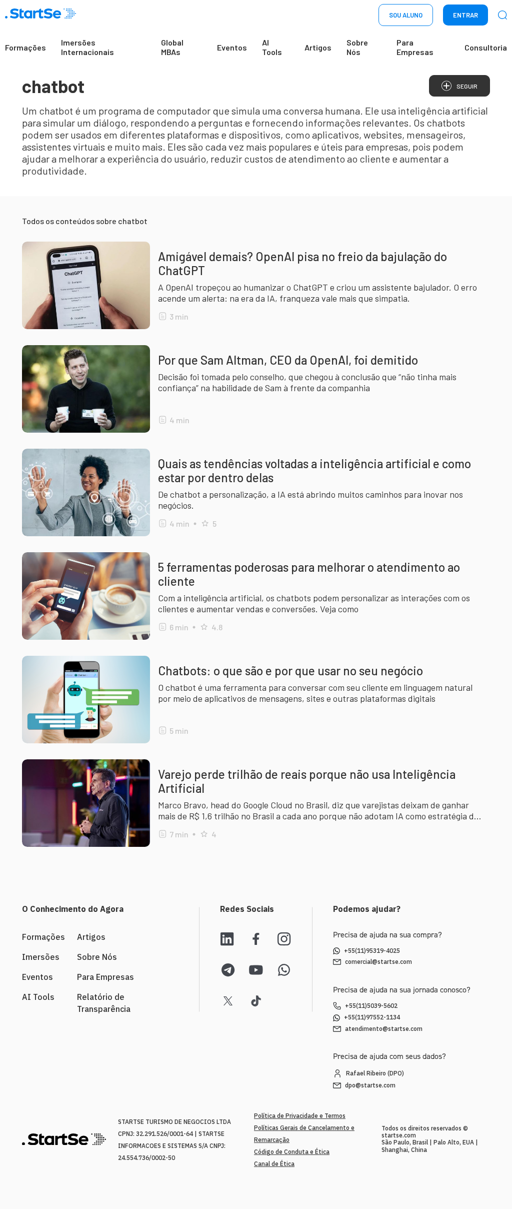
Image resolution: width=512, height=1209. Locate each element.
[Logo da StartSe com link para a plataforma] (40, 15)
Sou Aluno (405, 15)
